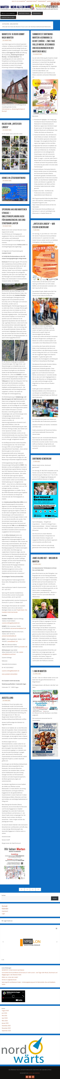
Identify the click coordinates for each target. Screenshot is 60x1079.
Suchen (4, 895)
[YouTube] (52, 4)
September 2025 (6, 1030)
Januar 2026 (5, 1023)
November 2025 (6, 1028)
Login (3, 913)
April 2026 (5, 1018)
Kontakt (5, 906)
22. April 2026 (37, 673)
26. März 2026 (6, 700)
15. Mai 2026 (36, 461)
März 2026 (5, 1020)
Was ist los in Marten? (18, 1)
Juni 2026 (4, 1013)
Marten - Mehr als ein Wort (15, 7)
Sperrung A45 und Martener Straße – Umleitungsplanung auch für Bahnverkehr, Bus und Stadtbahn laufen (14, 216)
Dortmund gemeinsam (41, 458)
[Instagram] (55, 4)
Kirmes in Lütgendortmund (13, 177)
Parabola (30, 1073)
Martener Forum (31, 1)
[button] (3, 942)
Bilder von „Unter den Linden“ (10, 977)
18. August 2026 (7, 226)
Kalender (5, 909)
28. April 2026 (37, 564)
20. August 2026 (7, 40)
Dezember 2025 (6, 1025)
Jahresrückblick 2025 (53, 1)
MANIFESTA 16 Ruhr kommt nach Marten (13, 970)
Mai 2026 (4, 1015)
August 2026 (5, 1010)
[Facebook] (58, 4)
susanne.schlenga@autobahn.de (10, 671)
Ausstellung (7, 697)
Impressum (5, 911)
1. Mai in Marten (39, 671)
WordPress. (37, 1073)
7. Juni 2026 (36, 230)
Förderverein (42, 1)
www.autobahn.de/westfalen (9, 674)
